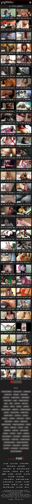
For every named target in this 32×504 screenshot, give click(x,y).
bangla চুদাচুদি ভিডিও (23, 400)
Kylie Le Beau (24, 448)
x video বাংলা (15, 471)
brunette (15, 409)
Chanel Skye (24, 412)
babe (15, 400)
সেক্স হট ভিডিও (26, 481)
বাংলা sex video (14, 463)
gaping (5, 433)
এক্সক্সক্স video (18, 474)
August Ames (8, 400)
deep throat (8, 421)
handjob (26, 433)
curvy (27, 418)
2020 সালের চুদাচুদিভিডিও (6, 391)
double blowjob (6, 424)
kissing (6, 448)
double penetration (18, 424)
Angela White (15, 397)
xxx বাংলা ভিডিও (6, 471)
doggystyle (24, 421)
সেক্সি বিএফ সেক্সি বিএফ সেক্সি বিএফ (23, 468)
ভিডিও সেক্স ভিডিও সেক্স (11, 466)
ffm (26, 427)
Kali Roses (7, 445)
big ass (17, 403)
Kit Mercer (14, 448)
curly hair (20, 418)
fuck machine (24, 430)
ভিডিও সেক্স (27, 487)
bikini (6, 406)
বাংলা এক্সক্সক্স (6, 463)
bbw (6, 403)
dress (28, 424)
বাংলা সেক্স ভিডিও (18, 481)
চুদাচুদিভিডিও (4, 474)
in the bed (16, 436)
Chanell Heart (8, 415)
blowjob (26, 406)
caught (6, 412)
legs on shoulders (16, 451)
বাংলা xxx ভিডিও (11, 476)
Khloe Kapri (16, 445)
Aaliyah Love (17, 391)
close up (17, 415)
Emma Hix (13, 427)
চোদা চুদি (27, 471)
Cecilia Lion (14, 412)
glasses (13, 433)
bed (11, 403)
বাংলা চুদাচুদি (27, 484)
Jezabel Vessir (25, 439)
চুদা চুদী (21, 484)
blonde (19, 406)
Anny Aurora (25, 397)
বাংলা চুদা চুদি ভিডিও (21, 466)
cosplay (25, 415)
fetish (20, 427)
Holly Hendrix (6, 436)
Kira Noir (25, 445)
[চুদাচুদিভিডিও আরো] (30, 2)
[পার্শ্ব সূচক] (16, 458)
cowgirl (5, 418)
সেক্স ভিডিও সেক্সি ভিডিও (24, 463)
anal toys (6, 397)
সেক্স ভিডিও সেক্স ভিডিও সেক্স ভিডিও (22, 479)
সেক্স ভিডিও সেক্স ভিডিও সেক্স (8, 479)
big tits (25, 403)
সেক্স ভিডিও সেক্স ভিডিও (6, 468)
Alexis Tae (8, 394)
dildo (16, 421)
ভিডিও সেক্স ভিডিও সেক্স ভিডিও (8, 487)
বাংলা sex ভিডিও (19, 487)
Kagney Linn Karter (22, 442)
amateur (16, 394)
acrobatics (27, 391)
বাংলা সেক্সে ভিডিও (27, 474)
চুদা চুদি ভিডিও (10, 474)
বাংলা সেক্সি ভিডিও (6, 484)
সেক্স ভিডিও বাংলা (15, 484)
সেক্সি (14, 468)
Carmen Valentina (25, 409)
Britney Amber (6, 409)
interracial (26, 436)
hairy (19, 433)
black (12, 406)
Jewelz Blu (15, 439)
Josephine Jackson (9, 442)
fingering (7, 430)
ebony (6, 427)
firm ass (15, 430)
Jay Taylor (6, 439)
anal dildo (24, 394)
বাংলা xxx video (20, 476)
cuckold (12, 418)
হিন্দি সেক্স (21, 471)
